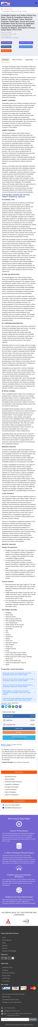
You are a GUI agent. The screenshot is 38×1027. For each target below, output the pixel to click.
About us (5, 945)
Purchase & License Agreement (11, 1002)
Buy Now (19, 732)
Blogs (4, 943)
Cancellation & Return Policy (10, 999)
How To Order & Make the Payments (13, 994)
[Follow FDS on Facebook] (6, 958)
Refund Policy (6, 997)
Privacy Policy (6, 975)
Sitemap (4, 948)
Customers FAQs (7, 967)
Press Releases (6, 940)
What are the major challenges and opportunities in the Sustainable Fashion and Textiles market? (17, 699)
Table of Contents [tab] (17, 60)
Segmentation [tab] (29, 60)
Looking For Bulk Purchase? (19, 737)
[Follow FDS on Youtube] (13, 958)
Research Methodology (9, 951)
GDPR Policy (6, 978)
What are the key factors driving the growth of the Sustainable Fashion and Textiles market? (18, 680)
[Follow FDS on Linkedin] (2, 958)
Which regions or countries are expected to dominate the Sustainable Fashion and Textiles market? (17, 692)
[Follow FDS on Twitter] (9, 958)
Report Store (8, 9)
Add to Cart (19, 728)
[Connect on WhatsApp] (13, 706)
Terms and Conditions (8, 973)
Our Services (6, 981)
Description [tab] (5, 60)
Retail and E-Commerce (12, 38)
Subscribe (33, 1019)
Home (4, 937)
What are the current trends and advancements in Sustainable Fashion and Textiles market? (18, 685)
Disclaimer (5, 970)
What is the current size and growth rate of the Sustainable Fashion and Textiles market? (17, 674)
